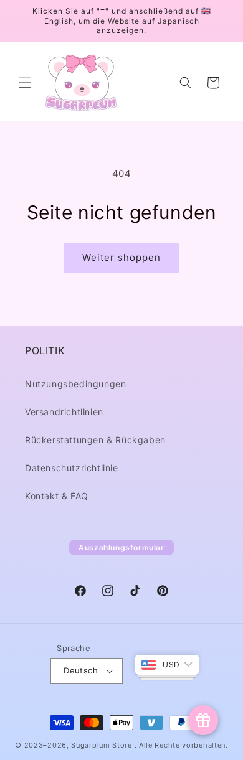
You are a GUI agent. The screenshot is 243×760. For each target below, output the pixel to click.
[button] (25, 82)
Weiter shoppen (121, 257)
